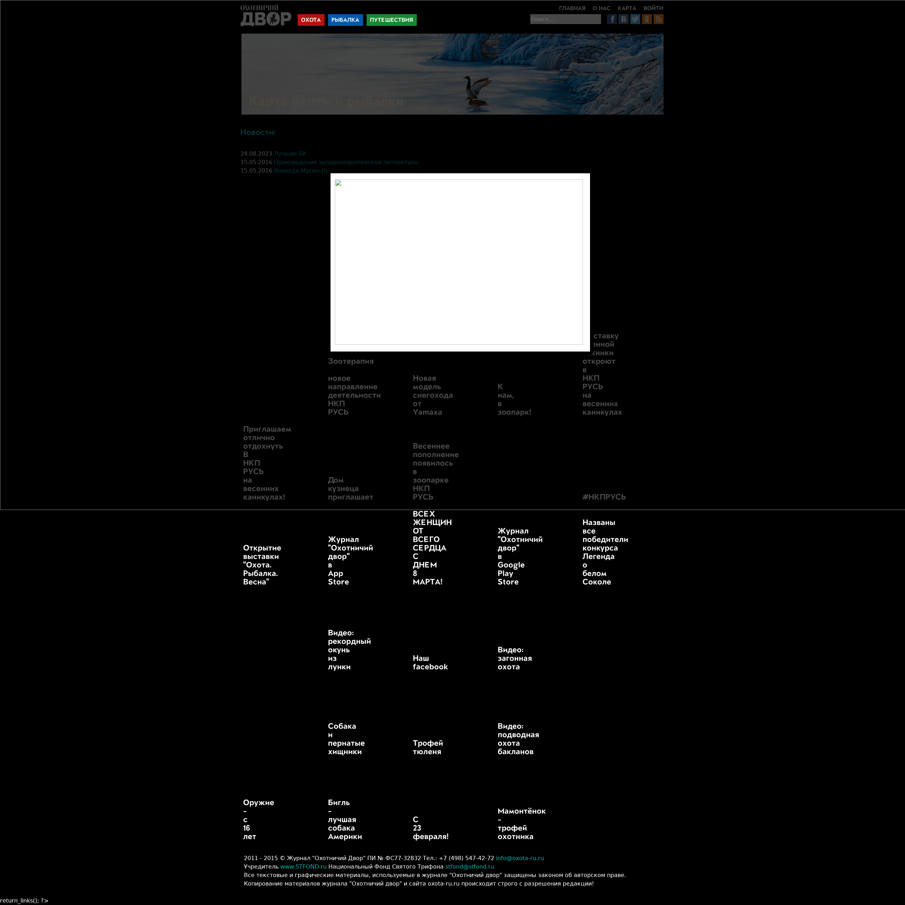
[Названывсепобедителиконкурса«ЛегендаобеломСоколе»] (582, 552)
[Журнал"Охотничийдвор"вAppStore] (328, 561)
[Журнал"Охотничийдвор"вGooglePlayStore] (498, 556)
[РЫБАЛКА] (345, 20)
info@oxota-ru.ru (520, 858)
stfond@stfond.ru (469, 866)
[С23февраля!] (413, 828)
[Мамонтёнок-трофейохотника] (498, 824)
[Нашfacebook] (413, 663)
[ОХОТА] (311, 20)
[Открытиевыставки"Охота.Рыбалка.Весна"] (243, 565)
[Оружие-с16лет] (243, 820)
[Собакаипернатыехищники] (328, 739)
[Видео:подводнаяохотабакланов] (498, 739)
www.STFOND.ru (303, 866)
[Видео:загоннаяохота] (498, 658)
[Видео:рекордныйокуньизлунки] (328, 650)
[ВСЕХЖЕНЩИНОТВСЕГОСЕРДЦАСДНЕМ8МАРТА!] (413, 548)
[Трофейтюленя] (413, 748)
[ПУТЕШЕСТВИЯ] (392, 20)
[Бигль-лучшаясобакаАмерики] (328, 820)
